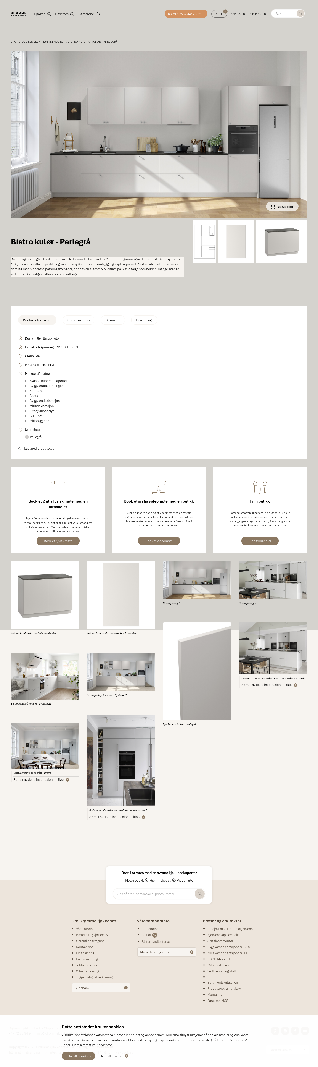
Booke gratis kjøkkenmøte (186, 14)
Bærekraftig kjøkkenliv (92, 935)
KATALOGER (238, 14)
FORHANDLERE (258, 14)
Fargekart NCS (217, 1000)
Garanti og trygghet (90, 941)
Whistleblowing (87, 971)
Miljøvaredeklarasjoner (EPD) (228, 953)
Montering (214, 994)
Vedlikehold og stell (221, 971)
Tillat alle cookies (78, 1056)
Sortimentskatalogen (222, 982)
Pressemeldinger (88, 959)
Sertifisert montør (220, 941)
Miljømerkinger (218, 965)
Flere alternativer (112, 1056)
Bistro (73, 41)
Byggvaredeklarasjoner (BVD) (228, 947)
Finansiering (85, 953)
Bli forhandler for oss (157, 941)
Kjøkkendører (54, 41)
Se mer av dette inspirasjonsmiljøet (39, 779)
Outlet (221, 13)
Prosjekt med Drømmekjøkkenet (230, 928)
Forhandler (150, 928)
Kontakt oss (84, 947)
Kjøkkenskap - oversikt (223, 935)
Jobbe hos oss (86, 965)
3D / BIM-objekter (220, 959)
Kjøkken (34, 41)
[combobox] (288, 13)
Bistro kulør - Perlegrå (99, 41)
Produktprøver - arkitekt (224, 988)
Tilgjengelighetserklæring (94, 977)
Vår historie (84, 928)
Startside (18, 41)
